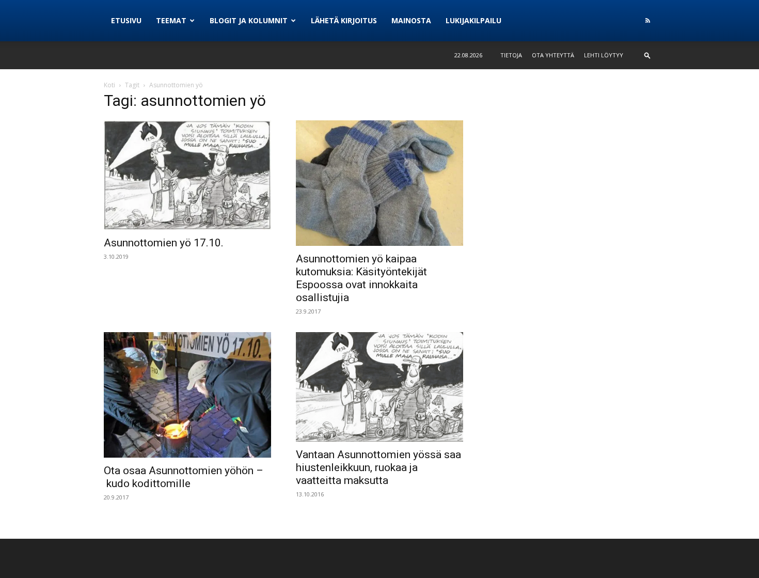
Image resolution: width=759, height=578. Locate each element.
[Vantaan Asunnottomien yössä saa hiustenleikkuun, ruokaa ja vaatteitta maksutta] (379, 387)
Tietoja (511, 55)
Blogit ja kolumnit (249, 20)
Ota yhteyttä (553, 55)
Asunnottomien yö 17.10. (164, 243)
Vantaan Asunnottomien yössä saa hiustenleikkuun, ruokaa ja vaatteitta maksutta (378, 467)
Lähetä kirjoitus (344, 20)
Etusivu (126, 20)
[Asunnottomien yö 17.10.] (187, 175)
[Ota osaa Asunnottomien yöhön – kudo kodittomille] (187, 395)
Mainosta (411, 20)
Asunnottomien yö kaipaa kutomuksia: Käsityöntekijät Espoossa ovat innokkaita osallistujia (361, 278)
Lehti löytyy (603, 55)
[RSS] (647, 20)
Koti (109, 85)
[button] (647, 55)
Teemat (171, 20)
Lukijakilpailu (473, 20)
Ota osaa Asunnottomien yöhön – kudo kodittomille (183, 477)
